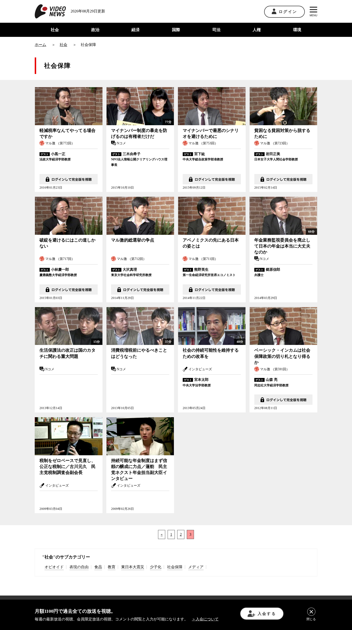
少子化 (155, 567)
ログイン (288, 12)
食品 (98, 567)
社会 (55, 30)
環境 (297, 30)
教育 (111, 567)
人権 (257, 30)
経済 (135, 30)
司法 (216, 30)
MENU (313, 15)
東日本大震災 (132, 567)
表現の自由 (79, 567)
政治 (95, 30)
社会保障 (174, 567)
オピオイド (54, 567)
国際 (176, 30)
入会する (267, 614)
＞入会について (205, 619)
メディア (196, 567)
